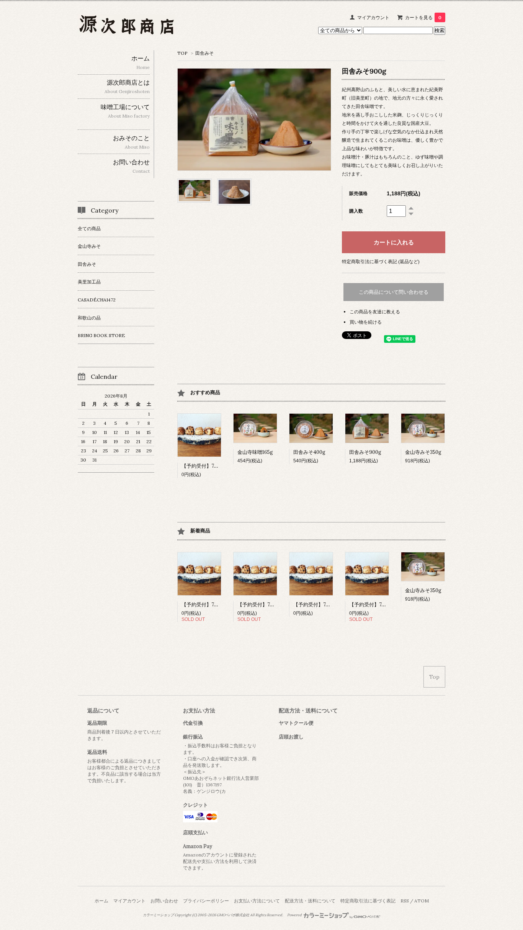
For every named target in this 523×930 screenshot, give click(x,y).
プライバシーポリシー (206, 901)
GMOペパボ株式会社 (233, 915)
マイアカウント (373, 17)
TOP (182, 53)
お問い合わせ (164, 901)
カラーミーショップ (158, 915)
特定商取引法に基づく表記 (368, 901)
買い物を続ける (366, 322)
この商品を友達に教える (375, 311)
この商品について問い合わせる (393, 292)
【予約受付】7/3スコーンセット (218, 466)
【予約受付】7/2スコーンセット (274, 604)
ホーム (101, 901)
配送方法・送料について (310, 901)
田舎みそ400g (309, 452)
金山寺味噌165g (255, 452)
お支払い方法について (257, 901)
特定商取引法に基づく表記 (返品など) (381, 261)
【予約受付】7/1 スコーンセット (218, 604)
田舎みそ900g (365, 452)
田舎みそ (204, 53)
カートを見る (423, 17)
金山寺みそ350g (423, 452)
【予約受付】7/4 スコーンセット (386, 604)
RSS (404, 901)
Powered (294, 915)
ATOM (421, 901)
